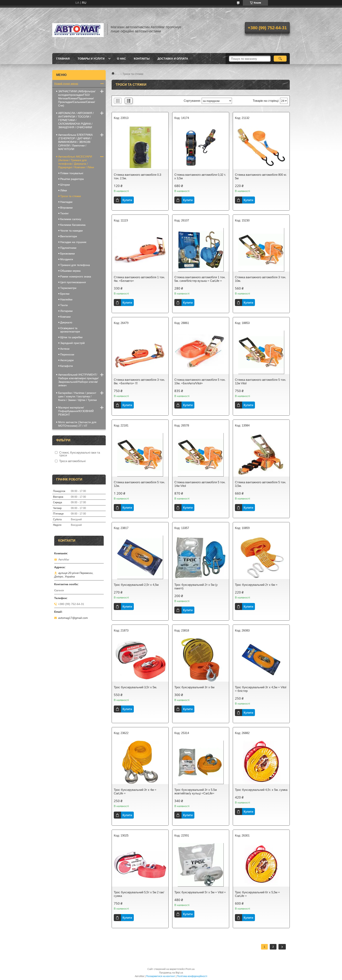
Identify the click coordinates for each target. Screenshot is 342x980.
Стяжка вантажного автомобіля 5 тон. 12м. (139, 484)
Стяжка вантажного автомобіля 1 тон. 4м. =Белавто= (139, 278)
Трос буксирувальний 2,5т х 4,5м (136, 584)
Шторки (65, 184)
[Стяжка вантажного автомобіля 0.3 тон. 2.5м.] (140, 147)
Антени (64, 348)
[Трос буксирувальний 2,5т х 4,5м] (140, 557)
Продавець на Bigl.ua (171, 972)
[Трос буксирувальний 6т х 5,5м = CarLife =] (261, 865)
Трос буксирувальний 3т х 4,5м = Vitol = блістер (260, 689)
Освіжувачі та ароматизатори (70, 330)
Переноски (67, 354)
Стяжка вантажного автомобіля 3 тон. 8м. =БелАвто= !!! (139, 381)
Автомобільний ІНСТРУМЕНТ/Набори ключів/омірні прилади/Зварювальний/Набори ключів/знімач (78, 380)
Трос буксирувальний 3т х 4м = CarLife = (135, 791)
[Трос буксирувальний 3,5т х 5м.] (140, 660)
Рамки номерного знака (75, 276)
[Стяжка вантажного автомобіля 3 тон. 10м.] (261, 250)
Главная (63, 58)
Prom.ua (190, 969)
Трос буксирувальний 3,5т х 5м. (135, 687)
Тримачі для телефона (75, 265)
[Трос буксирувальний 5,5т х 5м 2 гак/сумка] (140, 865)
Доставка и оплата (173, 58)
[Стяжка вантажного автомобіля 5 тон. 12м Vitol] (261, 352)
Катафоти (66, 366)
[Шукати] (280, 59)
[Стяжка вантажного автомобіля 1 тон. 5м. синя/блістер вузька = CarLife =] (200, 250)
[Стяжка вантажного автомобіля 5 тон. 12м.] (140, 455)
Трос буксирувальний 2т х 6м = (256, 584)
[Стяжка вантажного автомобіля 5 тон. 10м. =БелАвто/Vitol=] (200, 352)
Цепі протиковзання (73, 282)
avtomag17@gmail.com (73, 617)
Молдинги (66, 259)
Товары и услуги (91, 58)
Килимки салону (70, 219)
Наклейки (66, 299)
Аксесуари (67, 360)
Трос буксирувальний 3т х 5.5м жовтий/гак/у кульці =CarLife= (195, 791)
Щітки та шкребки (71, 337)
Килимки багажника (73, 224)
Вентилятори (68, 236)
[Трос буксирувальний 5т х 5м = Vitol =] (200, 865)
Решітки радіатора (72, 178)
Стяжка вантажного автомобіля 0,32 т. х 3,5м (200, 176)
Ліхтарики (66, 310)
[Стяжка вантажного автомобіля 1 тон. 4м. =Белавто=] (140, 250)
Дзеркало (66, 322)
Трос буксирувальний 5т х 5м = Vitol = (200, 892)
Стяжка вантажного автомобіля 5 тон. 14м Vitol (199, 484)
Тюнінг (64, 213)
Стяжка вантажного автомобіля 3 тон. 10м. (260, 278)
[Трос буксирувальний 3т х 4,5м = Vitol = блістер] (261, 660)
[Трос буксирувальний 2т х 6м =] (261, 557)
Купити (127, 200)
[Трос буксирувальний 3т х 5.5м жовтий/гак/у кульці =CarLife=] (200, 762)
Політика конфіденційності (192, 976)
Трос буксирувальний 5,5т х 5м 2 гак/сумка (139, 894)
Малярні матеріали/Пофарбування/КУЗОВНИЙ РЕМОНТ (76, 411)
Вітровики (66, 207)
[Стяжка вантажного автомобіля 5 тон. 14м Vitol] (200, 455)
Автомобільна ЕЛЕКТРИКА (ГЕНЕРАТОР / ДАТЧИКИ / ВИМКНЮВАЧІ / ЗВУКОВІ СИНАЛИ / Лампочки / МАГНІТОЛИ (75, 142)
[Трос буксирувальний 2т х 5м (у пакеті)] (200, 557)
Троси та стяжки (70, 196)
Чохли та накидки (71, 230)
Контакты (142, 58)
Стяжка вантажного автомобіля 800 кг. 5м (261, 176)
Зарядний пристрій (72, 343)
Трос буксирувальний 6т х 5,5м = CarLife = (257, 894)
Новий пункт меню (66, 83)
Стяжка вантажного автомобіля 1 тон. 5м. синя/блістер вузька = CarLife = (199, 278)
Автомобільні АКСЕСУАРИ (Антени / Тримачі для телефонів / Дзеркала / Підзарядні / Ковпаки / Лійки (76, 162)
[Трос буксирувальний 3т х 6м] (200, 660)
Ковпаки (65, 316)
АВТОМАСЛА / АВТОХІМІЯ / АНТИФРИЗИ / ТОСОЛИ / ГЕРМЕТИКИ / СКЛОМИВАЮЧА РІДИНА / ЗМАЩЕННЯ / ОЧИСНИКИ (76, 120)
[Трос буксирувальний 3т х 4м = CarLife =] (140, 762)
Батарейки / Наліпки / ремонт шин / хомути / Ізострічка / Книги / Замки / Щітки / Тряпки (77, 396)
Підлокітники (68, 247)
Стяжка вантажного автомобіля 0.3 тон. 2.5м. (137, 176)
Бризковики (67, 253)
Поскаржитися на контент (160, 976)
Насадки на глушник (73, 242)
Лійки (63, 190)
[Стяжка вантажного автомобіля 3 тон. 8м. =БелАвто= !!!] (140, 352)
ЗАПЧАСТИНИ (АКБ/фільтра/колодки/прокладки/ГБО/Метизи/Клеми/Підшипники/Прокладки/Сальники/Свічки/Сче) (76, 98)
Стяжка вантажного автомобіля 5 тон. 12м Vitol (260, 381)
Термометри (68, 288)
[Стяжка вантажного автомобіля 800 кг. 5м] (261, 147)
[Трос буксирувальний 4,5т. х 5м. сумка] (261, 762)
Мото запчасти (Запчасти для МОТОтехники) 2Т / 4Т (77, 424)
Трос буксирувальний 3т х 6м (194, 687)
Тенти (64, 305)
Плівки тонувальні (71, 173)
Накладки (66, 201)
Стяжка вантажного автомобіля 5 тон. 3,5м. (260, 484)
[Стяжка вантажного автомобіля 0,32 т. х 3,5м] (200, 147)
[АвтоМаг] (78, 29)
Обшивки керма (70, 270)
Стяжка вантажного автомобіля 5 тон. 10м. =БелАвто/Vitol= (199, 381)
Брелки (64, 293)
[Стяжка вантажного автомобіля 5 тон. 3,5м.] (261, 455)
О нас (121, 58)
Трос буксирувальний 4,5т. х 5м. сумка (261, 789)
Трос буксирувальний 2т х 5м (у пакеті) (196, 586)
